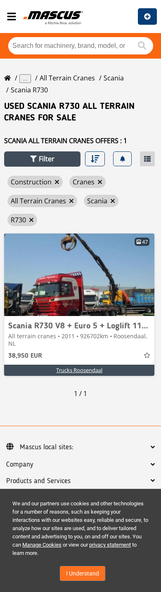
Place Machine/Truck (147, 16)
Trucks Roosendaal (79, 370)
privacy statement (110, 545)
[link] (79, 274)
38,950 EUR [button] (25, 356)
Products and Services (38, 481)
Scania (114, 78)
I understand (82, 573)
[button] (42, 159)
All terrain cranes (67, 78)
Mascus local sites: (46, 447)
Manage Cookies (42, 545)
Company (19, 464)
